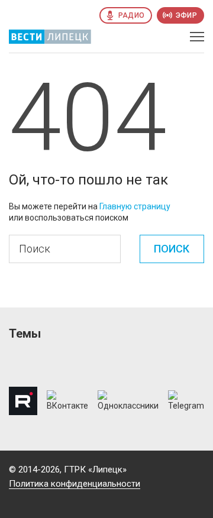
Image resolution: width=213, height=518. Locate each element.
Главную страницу (134, 206)
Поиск (171, 248)
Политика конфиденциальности (74, 483)
